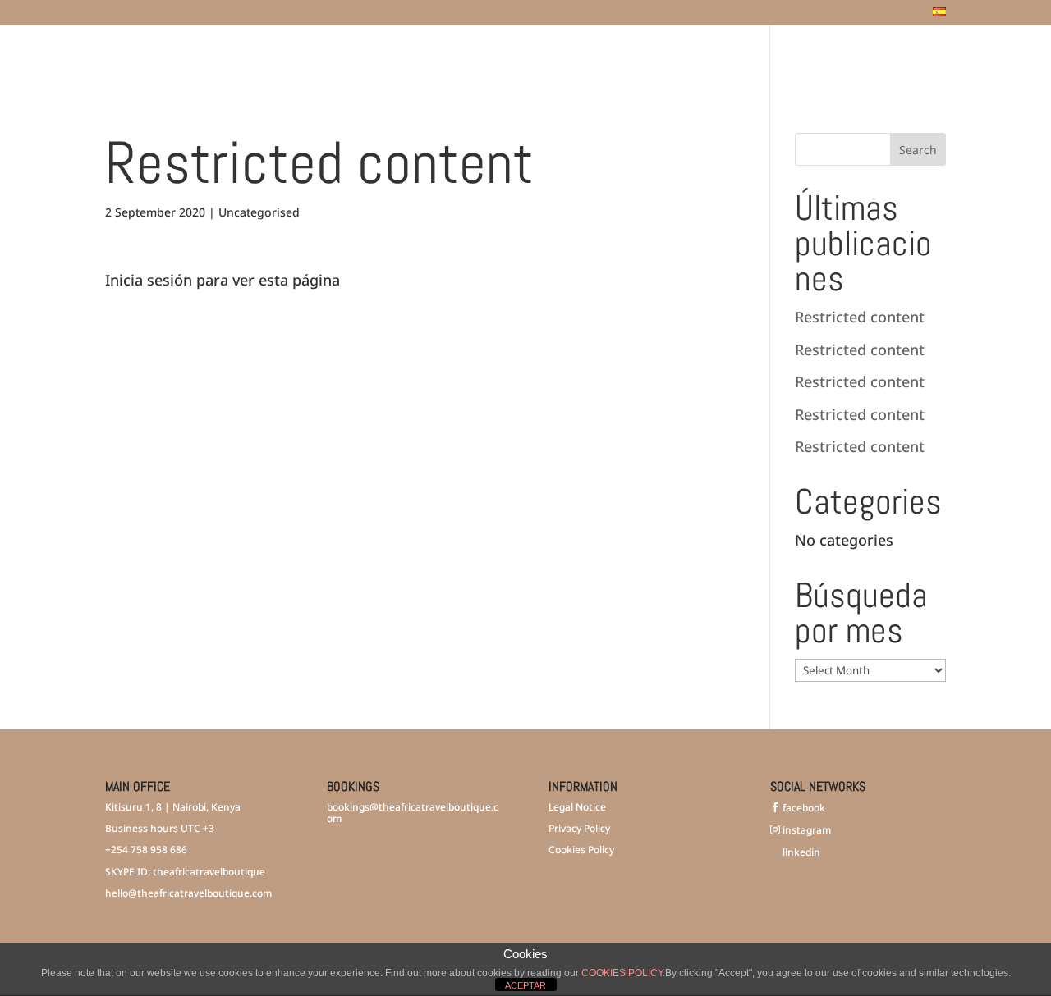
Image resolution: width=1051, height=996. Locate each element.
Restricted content (860, 317)
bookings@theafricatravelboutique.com (412, 812)
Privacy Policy (579, 828)
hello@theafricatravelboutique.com (188, 893)
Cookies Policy (581, 850)
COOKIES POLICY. (623, 973)
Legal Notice (577, 807)
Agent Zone (881, 56)
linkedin (800, 852)
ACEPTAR (525, 985)
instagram (805, 830)
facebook (802, 808)
